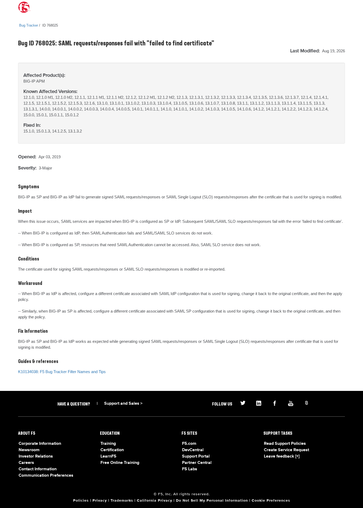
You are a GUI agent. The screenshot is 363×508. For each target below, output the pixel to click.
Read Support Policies (285, 444)
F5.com (189, 444)
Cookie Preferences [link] (271, 500)
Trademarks (122, 500)
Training (108, 444)
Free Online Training (119, 463)
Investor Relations (36, 456)
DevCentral (193, 450)
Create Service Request (286, 450)
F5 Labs (189, 469)
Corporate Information (40, 444)
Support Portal (196, 456)
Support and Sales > (123, 404)
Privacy (99, 500)
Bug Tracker (28, 25)
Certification (112, 450)
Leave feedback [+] (281, 456)
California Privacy (154, 500)
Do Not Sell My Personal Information (212, 500)
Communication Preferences (46, 475)
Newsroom (29, 450)
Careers (26, 463)
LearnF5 (108, 456)
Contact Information (38, 469)
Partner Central (197, 463)
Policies (81, 500)
